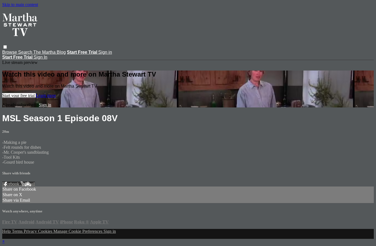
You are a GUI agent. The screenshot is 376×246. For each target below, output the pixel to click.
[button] (5, 47)
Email (30, 184)
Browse (10, 52)
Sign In (40, 57)
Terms (18, 231)
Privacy (31, 231)
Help (7, 231)
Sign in (105, 52)
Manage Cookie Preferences (78, 231)
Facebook (11, 184)
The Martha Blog (49, 52)
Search (25, 52)
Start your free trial (19, 95)
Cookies (45, 231)
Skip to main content (20, 4)
